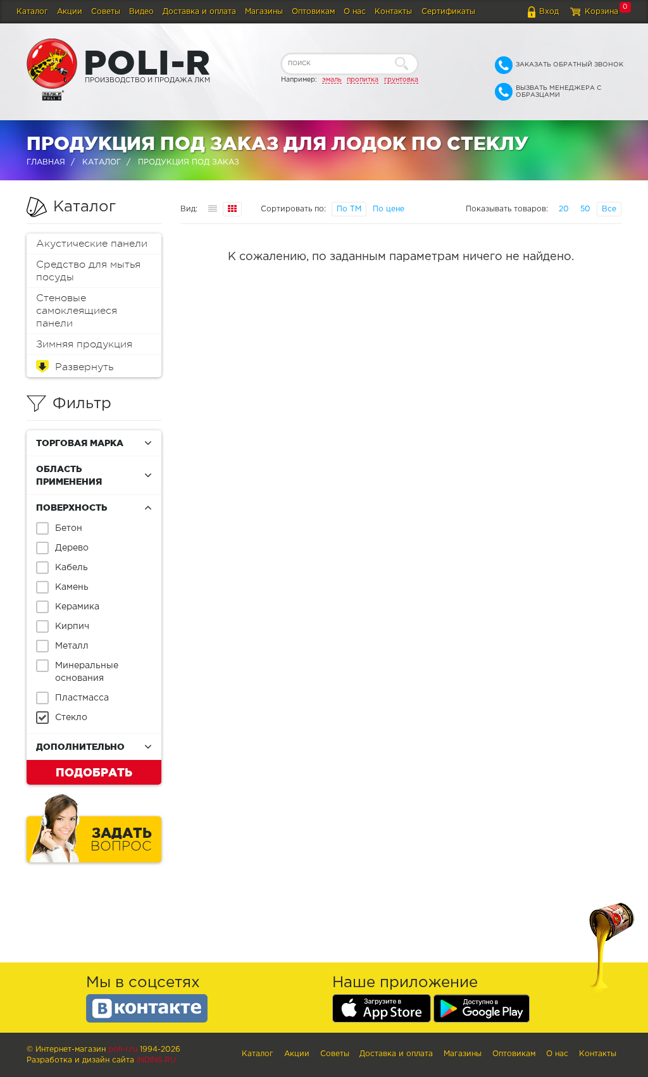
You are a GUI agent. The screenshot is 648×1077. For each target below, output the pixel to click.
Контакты (393, 11)
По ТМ (349, 209)
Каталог (32, 11)
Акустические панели (91, 243)
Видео (141, 11)
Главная (46, 162)
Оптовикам (313, 11)
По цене (388, 209)
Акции (69, 11)
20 (564, 209)
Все (609, 209)
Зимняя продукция (84, 344)
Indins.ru (156, 1060)
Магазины (264, 11)
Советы (105, 11)
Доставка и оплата (199, 11)
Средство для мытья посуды (88, 271)
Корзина (601, 11)
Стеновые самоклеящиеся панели (76, 310)
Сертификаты (448, 11)
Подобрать (94, 772)
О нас (355, 11)
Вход (549, 11)
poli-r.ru (122, 1049)
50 (585, 209)
